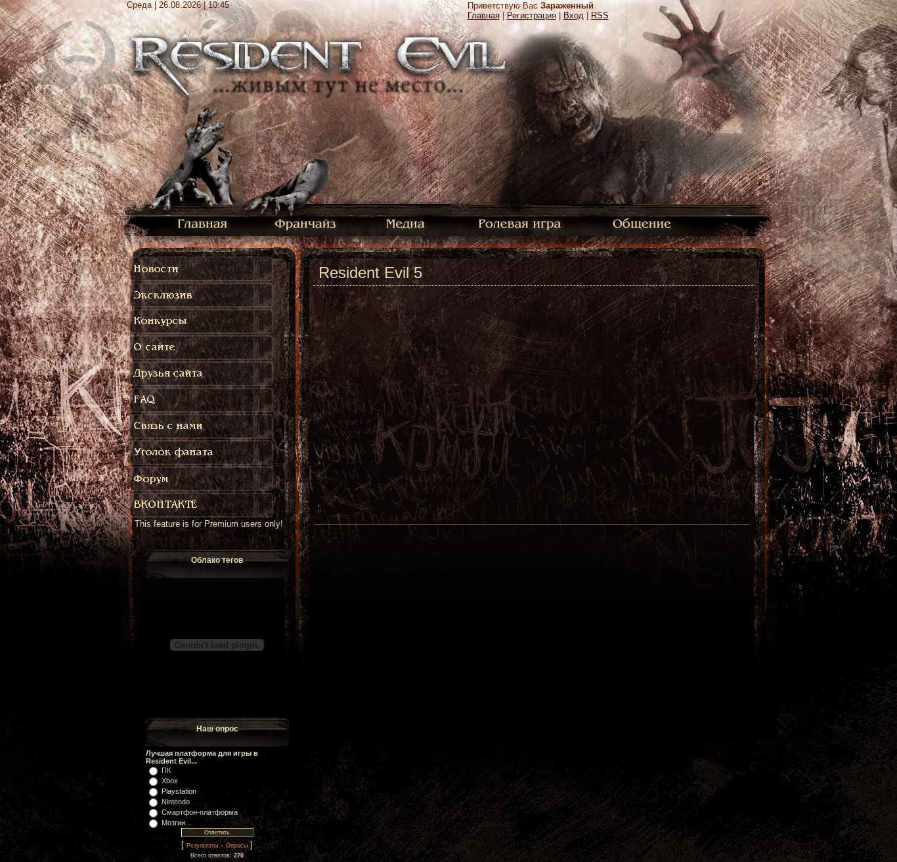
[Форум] (202, 478)
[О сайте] (202, 347)
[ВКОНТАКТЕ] (202, 505)
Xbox (170, 781)
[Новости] (202, 269)
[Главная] (202, 223)
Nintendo (176, 802)
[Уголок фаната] (202, 452)
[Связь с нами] (202, 426)
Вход (573, 15)
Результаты (202, 845)
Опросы (237, 845)
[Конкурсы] (202, 321)
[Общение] (643, 223)
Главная (484, 15)
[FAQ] (205, 400)
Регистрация (531, 15)
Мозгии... (176, 823)
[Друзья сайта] (202, 373)
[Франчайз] (305, 223)
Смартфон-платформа (200, 812)
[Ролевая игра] (522, 223)
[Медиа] (407, 223)
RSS (600, 15)
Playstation (179, 791)
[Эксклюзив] (202, 295)
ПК (166, 770)
